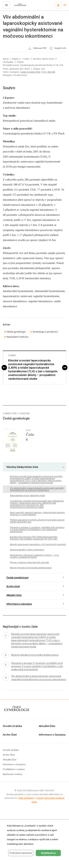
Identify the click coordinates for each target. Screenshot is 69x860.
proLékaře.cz (17, 6)
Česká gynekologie (17, 577)
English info (60, 48)
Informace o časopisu (19, 603)
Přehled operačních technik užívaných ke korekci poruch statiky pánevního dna (37, 521)
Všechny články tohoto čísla (22, 467)
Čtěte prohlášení (26, 798)
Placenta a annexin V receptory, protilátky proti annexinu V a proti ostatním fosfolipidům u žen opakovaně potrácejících (37, 529)
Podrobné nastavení (21, 853)
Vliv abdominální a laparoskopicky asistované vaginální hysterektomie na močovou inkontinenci (37, 489)
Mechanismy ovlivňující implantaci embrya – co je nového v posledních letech (34, 556)
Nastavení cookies (12, 774)
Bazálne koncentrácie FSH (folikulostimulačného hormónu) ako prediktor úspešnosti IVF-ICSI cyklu (34, 538)
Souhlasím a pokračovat (48, 854)
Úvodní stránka (12, 726)
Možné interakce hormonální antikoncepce (31, 568)
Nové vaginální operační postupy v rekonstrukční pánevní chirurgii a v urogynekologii (37, 513)
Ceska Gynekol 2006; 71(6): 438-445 (37, 72)
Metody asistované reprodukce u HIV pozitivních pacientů (38, 544)
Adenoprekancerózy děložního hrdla (27, 495)
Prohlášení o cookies (14, 769)
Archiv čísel (13, 586)
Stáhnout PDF (40, 48)
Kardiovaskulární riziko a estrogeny (27, 549)
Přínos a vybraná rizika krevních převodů (29, 562)
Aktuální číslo (14, 595)
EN (65, 5)
